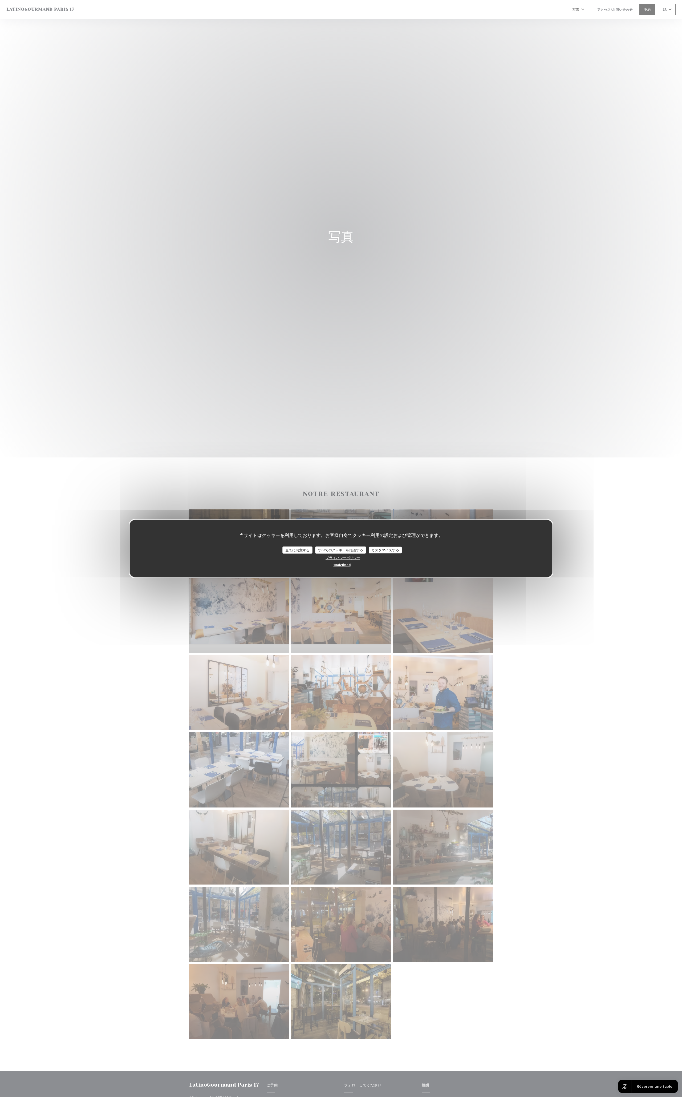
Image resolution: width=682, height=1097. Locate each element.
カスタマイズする (385, 549)
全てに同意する (297, 549)
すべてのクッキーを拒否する (340, 549)
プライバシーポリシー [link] (343, 557)
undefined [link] (342, 564)
